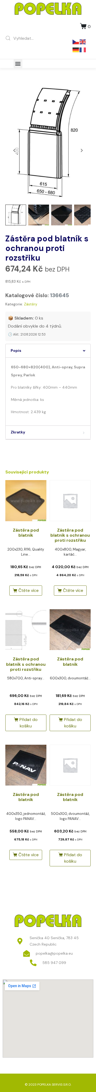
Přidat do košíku (28, 723)
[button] (18, 63)
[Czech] (76, 41)
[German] (76, 49)
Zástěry (30, 304)
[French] (82, 49)
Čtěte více (28, 590)
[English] (82, 41)
